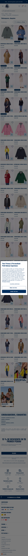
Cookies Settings (15, 283)
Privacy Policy (6, 281)
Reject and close (13, 287)
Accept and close (14, 291)
